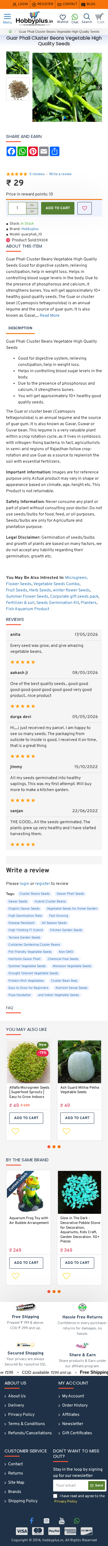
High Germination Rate (25, 916)
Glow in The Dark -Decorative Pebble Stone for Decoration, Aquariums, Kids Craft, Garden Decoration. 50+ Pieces (80, 1230)
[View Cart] (100, 18)
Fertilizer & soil (20, 602)
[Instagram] (46, 1521)
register (42, 883)
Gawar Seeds (17, 901)
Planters (89, 602)
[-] (32, 211)
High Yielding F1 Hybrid (25, 930)
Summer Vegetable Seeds (27, 966)
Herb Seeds (40, 590)
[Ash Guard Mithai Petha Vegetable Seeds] (79, 1061)
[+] (32, 205)
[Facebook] (32, 1521)
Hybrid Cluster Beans (50, 901)
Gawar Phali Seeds (70, 894)
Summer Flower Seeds (27, 596)
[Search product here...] (86, 18)
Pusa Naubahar (19, 995)
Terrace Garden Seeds (24, 938)
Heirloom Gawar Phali (24, 959)
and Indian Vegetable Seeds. (58, 995)
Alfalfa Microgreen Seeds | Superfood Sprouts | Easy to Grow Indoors (29, 1092)
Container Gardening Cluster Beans (34, 945)
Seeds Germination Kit (57, 602)
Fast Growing (58, 916)
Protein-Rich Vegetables (26, 981)
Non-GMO (66, 952)
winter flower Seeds (71, 590)
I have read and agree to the (79, 1499)
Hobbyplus (30, 229)
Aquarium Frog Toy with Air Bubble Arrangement (29, 1220)
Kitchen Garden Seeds (66, 930)
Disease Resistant (21, 923)
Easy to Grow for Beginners (28, 988)
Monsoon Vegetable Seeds (72, 966)
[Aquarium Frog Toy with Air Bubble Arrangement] (28, 1192)
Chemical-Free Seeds (63, 959)
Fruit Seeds (16, 590)
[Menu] (7, 18)
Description (20, 328)
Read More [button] (50, 315)
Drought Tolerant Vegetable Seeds (33, 973)
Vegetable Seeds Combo (56, 584)
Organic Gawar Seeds (24, 909)
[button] (35, 87)
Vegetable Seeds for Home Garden (72, 909)
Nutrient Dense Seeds (71, 988)
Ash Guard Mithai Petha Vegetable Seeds (79, 1090)
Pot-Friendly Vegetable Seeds (30, 952)
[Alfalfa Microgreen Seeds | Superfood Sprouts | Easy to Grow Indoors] (28, 1061)
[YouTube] (62, 1521)
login (24, 883)
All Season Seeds (54, 923)
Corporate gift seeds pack (74, 596)
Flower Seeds (19, 584)
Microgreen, (76, 577)
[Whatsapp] (76, 1521)
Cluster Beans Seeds (35, 894)
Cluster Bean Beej (64, 981)
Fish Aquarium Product (27, 609)
